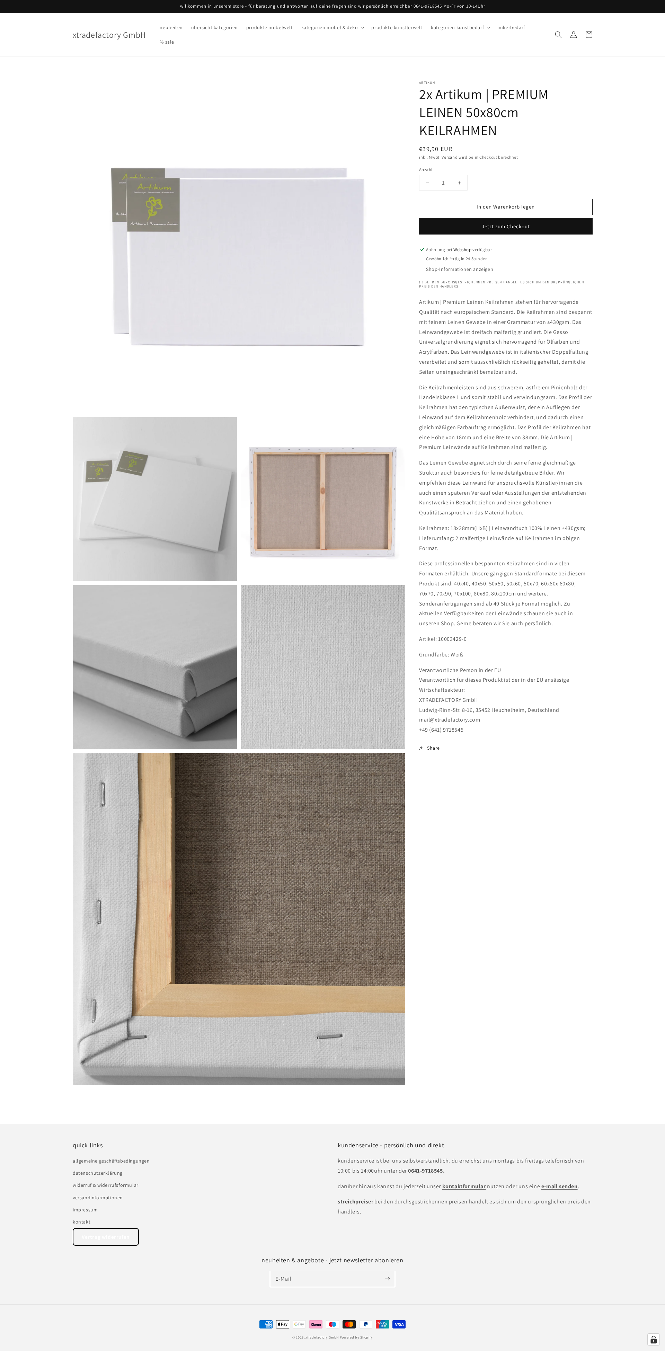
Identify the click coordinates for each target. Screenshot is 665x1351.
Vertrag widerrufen (106, 1237)
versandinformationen (98, 1197)
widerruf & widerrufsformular (106, 1185)
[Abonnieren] (387, 1279)
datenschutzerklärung (98, 1173)
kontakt (81, 1222)
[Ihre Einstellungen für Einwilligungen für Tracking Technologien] (653, 1339)
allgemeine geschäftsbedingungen (111, 1161)
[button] (332, 27)
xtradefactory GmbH (322, 1337)
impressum (85, 1210)
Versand (450, 157)
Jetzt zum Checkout (506, 226)
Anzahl (425, 170)
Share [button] (433, 748)
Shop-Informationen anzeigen (459, 269)
